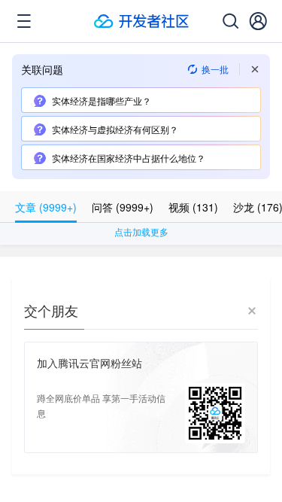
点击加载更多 (141, 231)
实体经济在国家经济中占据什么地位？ (128, 157)
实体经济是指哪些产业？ (101, 100)
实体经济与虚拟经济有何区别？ (115, 129)
